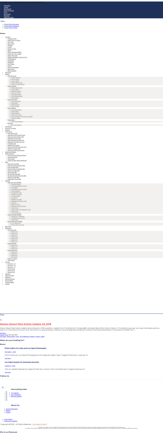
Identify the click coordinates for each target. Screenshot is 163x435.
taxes (17, 336)
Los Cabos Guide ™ (39, 424)
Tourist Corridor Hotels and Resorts (17, 160)
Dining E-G (14, 235)
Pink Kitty (14, 203)
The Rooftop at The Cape (18, 218)
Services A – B (11, 263)
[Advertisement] (81, 299)
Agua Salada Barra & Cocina (19, 186)
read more (3, 333)
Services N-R (11, 270)
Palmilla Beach (15, 104)
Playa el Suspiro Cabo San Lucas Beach (22, 116)
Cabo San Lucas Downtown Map (16, 165)
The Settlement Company (27, 336)
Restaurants (8, 228)
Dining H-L (14, 236)
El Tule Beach (15, 89)
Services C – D (12, 265)
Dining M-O (14, 238)
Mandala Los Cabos (16, 199)
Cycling (10, 47)
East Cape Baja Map (13, 167)
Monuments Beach (16, 91)
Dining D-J (14, 253)
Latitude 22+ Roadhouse (17, 216)
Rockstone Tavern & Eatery (18, 206)
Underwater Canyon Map (14, 179)
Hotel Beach (14, 103)
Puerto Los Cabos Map (14, 170)
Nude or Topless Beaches (18, 84)
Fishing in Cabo (12, 49)
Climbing (10, 45)
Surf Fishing (11, 64)
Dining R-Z (14, 257)
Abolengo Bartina (16, 184)
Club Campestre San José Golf (16, 140)
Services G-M (11, 269)
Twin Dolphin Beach (16, 96)
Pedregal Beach (15, 113)
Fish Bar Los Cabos (16, 194)
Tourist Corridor (12, 86)
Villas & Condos (9, 17)
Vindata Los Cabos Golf (14, 148)
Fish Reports (7, 9)
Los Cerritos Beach (16, 109)
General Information (12, 409)
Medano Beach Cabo (16, 82)
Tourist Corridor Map (13, 177)
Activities (7, 37)
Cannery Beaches (15, 77)
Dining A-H (14, 245)
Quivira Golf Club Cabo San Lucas (17, 147)
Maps (6, 162)
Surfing (10, 65)
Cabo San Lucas (12, 76)
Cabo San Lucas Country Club (16, 137)
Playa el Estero (15, 106)
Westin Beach (14, 98)
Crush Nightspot (15, 191)
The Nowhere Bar (16, 213)
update (43, 336)
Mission (8, 410)
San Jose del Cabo (12, 157)
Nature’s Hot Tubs (12, 55)
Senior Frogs (14, 208)
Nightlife (7, 181)
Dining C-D (14, 233)
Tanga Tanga (14, 211)
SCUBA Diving (12, 59)
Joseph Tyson (4, 335)
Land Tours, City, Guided (14, 54)
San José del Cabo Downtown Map (17, 175)
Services (7, 262)
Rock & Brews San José (17, 225)
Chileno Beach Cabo (16, 87)
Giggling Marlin (15, 196)
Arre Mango (14, 187)
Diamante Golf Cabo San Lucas (16, 142)
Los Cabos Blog (16, 394)
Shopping (7, 16)
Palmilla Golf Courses (13, 145)
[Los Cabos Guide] (2, 21)
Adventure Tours (12, 38)
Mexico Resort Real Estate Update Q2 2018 (25, 324)
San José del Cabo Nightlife (15, 221)
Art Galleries (15, 393)
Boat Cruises (11, 43)
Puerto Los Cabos (12, 258)
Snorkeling (10, 62)
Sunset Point (14, 219)
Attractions (7, 5)
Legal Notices (8, 419)
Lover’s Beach (15, 81)
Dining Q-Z (14, 248)
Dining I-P (14, 247)
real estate (3, 336)
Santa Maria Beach (16, 94)
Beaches (7, 74)
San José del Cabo (12, 99)
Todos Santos (11, 120)
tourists (38, 336)
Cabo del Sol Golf (12, 133)
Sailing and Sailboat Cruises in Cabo (17, 57)
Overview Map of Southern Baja (16, 169)
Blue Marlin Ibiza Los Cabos (19, 189)
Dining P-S (14, 240)
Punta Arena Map (12, 172)
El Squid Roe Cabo (16, 192)
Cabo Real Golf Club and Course (16, 135)
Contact (6, 7)
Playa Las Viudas (15, 93)
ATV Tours (10, 42)
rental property (11, 336)
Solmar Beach (15, 111)
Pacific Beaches (12, 108)
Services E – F (11, 267)
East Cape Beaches (16, 125)
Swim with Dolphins (13, 67)
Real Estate (7, 14)
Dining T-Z (14, 241)
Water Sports (11, 69)
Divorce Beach (15, 79)
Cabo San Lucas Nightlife (14, 182)
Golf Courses (8, 131)
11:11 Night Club (15, 223)
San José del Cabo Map (14, 174)
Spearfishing (11, 60)
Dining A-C (14, 252)
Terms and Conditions (10, 421)
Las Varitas (14, 197)
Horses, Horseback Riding (14, 52)
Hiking (9, 50)
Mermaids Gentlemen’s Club (19, 201)
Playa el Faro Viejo (16, 115)
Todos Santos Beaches (17, 121)
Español (7, 284)
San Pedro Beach (15, 118)
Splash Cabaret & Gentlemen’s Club (21, 209)
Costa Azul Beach (16, 101)
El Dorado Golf (12, 143)
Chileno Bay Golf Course (14, 138)
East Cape (10, 123)
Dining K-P (14, 255)
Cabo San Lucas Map (13, 164)
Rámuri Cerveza (15, 204)
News (5, 12)
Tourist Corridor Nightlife (15, 214)
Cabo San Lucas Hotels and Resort (17, 155)
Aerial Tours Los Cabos (14, 40)
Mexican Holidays (16, 396)
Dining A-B (14, 231)
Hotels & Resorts (9, 10)
